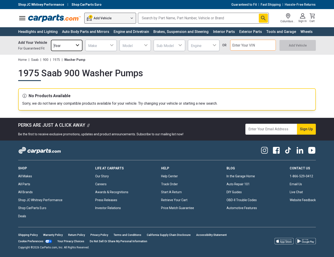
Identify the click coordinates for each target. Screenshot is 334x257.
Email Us (296, 184)
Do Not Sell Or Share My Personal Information (118, 241)
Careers (101, 184)
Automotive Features (242, 208)
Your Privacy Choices (70, 241)
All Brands (25, 192)
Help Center (169, 176)
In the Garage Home (241, 176)
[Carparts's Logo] (54, 18)
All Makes (25, 176)
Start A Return (171, 192)
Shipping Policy (28, 235)
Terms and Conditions (127, 235)
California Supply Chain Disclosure (169, 235)
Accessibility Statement (211, 235)
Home (22, 60)
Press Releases (106, 200)
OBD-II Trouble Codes (242, 200)
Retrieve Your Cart (174, 200)
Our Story (102, 176)
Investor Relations (108, 208)
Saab (35, 60)
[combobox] (66, 45)
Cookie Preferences (30, 241)
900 (45, 60)
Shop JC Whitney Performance (40, 200)
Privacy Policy (99, 235)
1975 (56, 60)
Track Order (169, 184)
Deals (22, 216)
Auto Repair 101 (238, 184)
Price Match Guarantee (177, 208)
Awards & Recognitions (111, 192)
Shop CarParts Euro (32, 208)
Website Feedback (303, 200)
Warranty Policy (53, 235)
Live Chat (296, 192)
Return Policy (76, 235)
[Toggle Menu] (22, 18)
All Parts (24, 184)
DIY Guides (234, 192)
